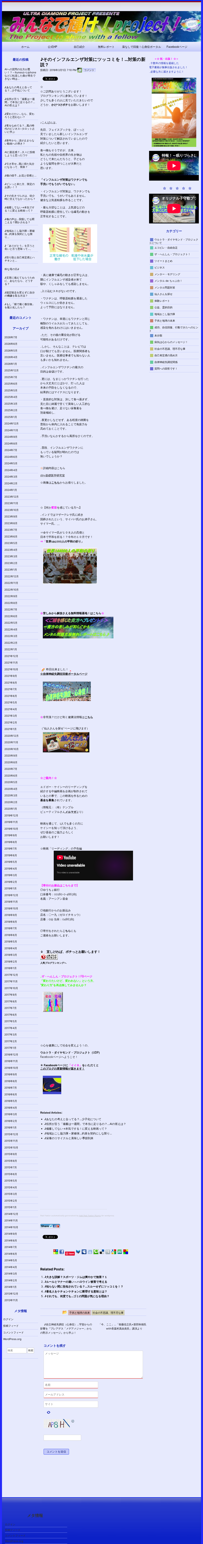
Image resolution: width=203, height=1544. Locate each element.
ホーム (25, 47)
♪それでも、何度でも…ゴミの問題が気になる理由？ (76, 1296)
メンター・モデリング (167, 274)
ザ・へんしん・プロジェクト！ (172, 254)
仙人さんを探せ (163, 294)
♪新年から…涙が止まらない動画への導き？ (19, 142)
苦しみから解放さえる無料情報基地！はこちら (72, 613)
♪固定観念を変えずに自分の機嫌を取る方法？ (20, 294)
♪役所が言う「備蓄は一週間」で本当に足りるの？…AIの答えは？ (85, 1123)
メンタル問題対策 (164, 287)
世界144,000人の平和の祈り (63, 541)
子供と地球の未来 (164, 320)
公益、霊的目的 (163, 307)
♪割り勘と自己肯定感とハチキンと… (20, 259)
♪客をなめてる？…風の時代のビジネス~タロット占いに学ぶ (20, 128)
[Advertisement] (73, 1181)
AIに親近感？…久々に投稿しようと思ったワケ (20, 153)
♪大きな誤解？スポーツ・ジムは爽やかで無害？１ (75, 1277)
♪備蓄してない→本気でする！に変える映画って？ (75, 1128)
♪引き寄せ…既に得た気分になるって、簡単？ (19, 165)
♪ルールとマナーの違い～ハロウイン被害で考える (75, 1281)
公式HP (52, 47)
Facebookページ (177, 47)
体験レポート (162, 300)
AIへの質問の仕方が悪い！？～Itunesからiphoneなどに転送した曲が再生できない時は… (20, 74)
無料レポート (106, 47)
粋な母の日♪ (12, 269)
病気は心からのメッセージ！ (171, 342)
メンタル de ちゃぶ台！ (168, 280)
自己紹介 (79, 47)
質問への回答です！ (166, 368)
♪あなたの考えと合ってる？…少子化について (72, 1119)
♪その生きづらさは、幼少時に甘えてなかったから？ (20, 197)
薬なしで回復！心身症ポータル (141, 47)
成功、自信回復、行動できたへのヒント (173, 329)
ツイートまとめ (163, 260)
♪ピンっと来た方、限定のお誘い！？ (20, 185)
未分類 (158, 335)
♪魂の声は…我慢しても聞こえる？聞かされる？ (19, 220)
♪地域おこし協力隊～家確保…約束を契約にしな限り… (78, 1133)
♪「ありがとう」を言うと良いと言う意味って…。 (20, 247)
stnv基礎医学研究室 (52, 475)
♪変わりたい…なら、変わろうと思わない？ (19, 115)
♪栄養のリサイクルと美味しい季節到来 (68, 1138)
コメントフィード (13, 1332)
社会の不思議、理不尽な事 (169, 348)
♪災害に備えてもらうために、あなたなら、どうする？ (20, 280)
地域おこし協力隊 (164, 313)
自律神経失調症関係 (166, 361)
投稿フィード (11, 1325)
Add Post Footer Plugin (90, 1216)
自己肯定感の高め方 (166, 355)
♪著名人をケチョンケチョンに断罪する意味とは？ (75, 1291)
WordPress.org (12, 1339)
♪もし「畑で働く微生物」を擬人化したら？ (20, 306)
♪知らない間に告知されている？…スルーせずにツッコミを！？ (83, 1286)
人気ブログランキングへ (53, 962)
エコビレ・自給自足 (166, 247)
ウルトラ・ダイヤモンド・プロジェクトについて (173, 241)
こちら (66, 930)
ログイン (8, 1319)
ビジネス (159, 267)
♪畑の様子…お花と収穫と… (20, 175)
